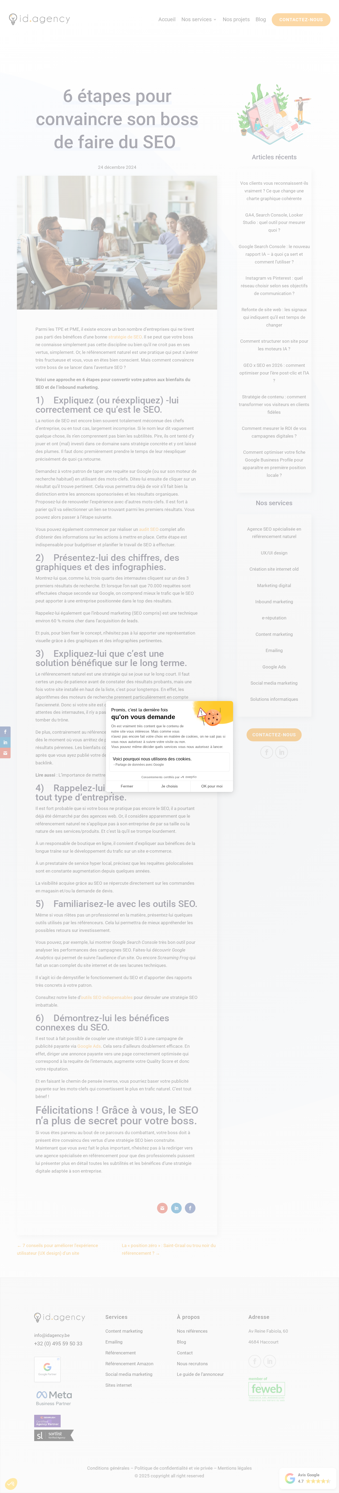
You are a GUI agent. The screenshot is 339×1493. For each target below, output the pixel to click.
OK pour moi (211, 786)
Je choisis (169, 786)
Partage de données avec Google (139, 765)
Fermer (127, 786)
